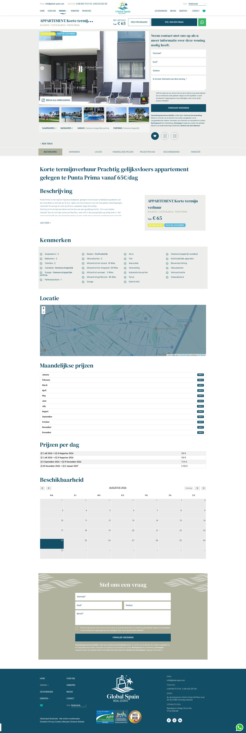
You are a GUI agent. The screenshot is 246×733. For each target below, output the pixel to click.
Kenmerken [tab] (74, 152)
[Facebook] (169, 720)
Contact (195, 11)
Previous (41, 68)
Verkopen (75, 11)
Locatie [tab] (98, 152)
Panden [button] (62, 11)
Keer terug (47, 143)
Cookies (58, 722)
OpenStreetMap (185, 355)
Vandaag (189, 488)
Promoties (86, 11)
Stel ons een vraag (174, 22)
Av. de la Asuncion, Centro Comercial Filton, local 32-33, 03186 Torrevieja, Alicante (185, 698)
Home (42, 11)
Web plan (65, 722)
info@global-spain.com (54, 3)
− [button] (43, 312)
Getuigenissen (161, 11)
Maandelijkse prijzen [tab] (123, 152)
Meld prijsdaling (139, 22)
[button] (175, 136)
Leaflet (169, 355)
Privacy (51, 722)
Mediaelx (81, 722)
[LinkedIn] (180, 720)
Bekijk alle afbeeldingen (58, 100)
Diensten (183, 11)
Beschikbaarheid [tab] (171, 152)
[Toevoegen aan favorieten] (155, 136)
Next (146, 68)
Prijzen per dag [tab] (147, 152)
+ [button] (43, 308)
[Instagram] (174, 720)
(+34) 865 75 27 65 (84, 3)
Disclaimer (44, 722)
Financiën (195, 152)
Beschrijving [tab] (50, 152)
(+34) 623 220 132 (100, 3)
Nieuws (173, 11)
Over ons (52, 11)
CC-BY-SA (201, 355)
